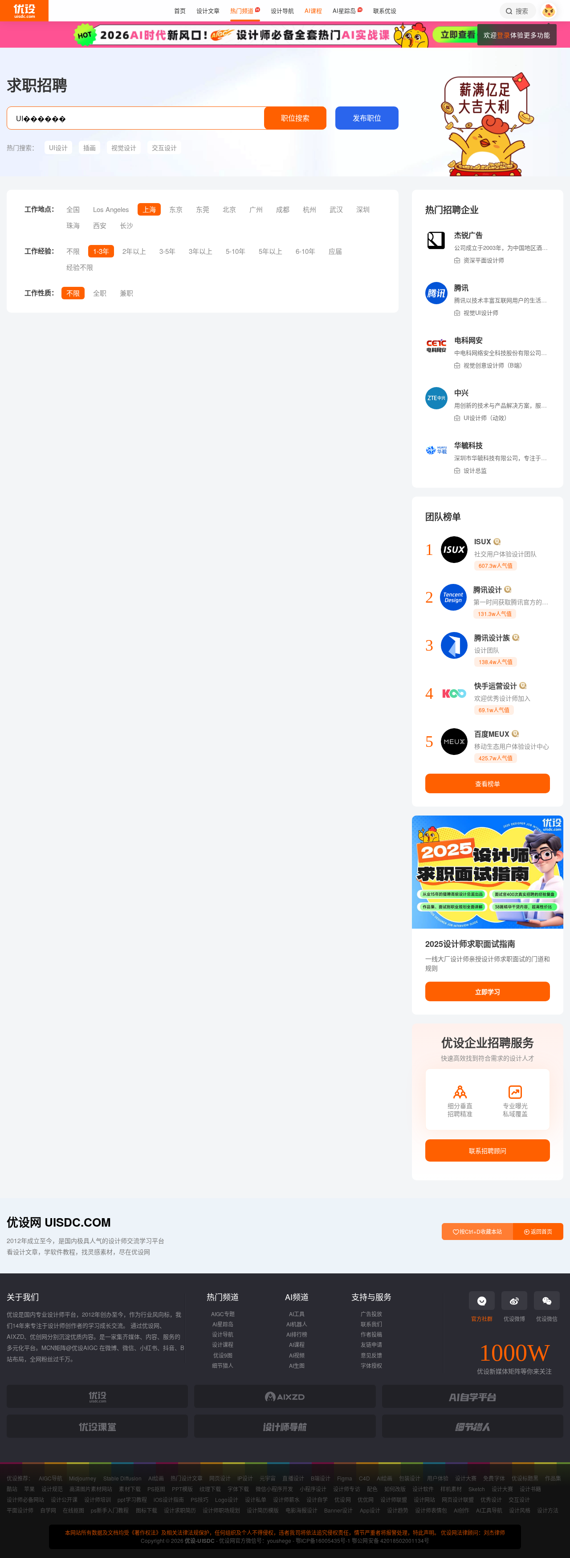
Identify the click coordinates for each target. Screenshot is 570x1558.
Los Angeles (111, 209)
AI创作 (461, 1510)
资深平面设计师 (484, 260)
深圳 (363, 209)
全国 (73, 209)
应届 (335, 251)
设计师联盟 (393, 1499)
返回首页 (540, 1231)
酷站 (12, 1489)
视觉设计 (123, 147)
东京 (176, 209)
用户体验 (437, 1478)
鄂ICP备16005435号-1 (324, 1540)
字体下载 (238, 1489)
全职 (99, 293)
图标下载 (146, 1510)
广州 (256, 209)
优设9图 (222, 1355)
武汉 (336, 209)
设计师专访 (346, 1489)
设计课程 (222, 1344)
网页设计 (220, 1478)
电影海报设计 (301, 1510)
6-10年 (305, 251)
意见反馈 (371, 1355)
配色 (372, 1489)
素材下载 (129, 1489)
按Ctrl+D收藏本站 (480, 1231)
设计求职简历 (180, 1510)
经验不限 (79, 267)
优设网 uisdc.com (59, 1222)
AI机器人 (296, 1324)
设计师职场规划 (221, 1510)
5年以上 (270, 251)
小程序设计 (313, 1489)
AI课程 (297, 1344)
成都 (282, 209)
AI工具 (297, 1313)
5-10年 (235, 251)
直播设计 (293, 1478)
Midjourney (82, 1478)
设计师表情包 (431, 1510)
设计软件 (423, 1489)
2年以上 (134, 251)
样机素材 (451, 1489)
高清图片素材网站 (90, 1489)
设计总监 (475, 470)
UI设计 (58, 147)
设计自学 (317, 1499)
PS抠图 (156, 1489)
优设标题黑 (525, 1478)
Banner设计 (338, 1510)
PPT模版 (182, 1489)
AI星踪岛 (222, 1324)
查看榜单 (487, 783)
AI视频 (297, 1355)
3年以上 (200, 251)
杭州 (309, 209)
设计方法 (547, 1510)
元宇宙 (268, 1478)
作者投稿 (371, 1334)
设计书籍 (530, 1489)
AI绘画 (156, 1478)
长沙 (126, 225)
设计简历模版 (263, 1510)
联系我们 (371, 1324)
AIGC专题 (223, 1313)
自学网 (48, 1510)
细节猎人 (222, 1365)
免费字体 (494, 1478)
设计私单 (255, 1499)
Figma (344, 1478)
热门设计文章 (187, 1478)
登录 (503, 34)
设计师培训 (97, 1499)
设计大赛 (465, 1478)
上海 (149, 209)
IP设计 (245, 1478)
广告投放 (371, 1313)
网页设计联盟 (458, 1499)
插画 (89, 147)
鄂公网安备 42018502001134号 (390, 1540)
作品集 (553, 1478)
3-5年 (167, 251)
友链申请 (371, 1344)
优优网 (366, 1499)
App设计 (370, 1510)
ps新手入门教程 (110, 1510)
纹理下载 (210, 1489)
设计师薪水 (286, 1499)
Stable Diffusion (122, 1478)
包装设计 (409, 1478)
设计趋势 (397, 1510)
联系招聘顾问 (487, 1150)
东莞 (202, 209)
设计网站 (424, 1499)
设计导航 (222, 1334)
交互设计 (164, 147)
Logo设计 (226, 1499)
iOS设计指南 (169, 1499)
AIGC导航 (50, 1478)
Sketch (476, 1489)
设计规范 (52, 1489)
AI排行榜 (296, 1334)
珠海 (73, 225)
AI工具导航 (489, 1510)
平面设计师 (20, 1510)
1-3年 (101, 251)
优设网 (342, 1499)
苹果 (29, 1489)
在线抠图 (73, 1510)
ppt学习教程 (132, 1499)
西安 (99, 225)
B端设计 (320, 1478)
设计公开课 (64, 1499)
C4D (364, 1478)
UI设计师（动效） (487, 417)
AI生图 (297, 1365)
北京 (229, 209)
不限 (73, 251)
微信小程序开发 (274, 1489)
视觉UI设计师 (481, 312)
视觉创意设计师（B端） (494, 365)
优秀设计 (491, 1499)
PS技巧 (199, 1499)
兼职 (126, 293)
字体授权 (371, 1365)
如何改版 (395, 1489)
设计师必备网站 (25, 1499)
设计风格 (519, 1510)
